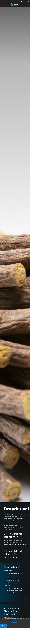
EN (26, 2)
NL (23, 2)
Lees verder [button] (14, 621)
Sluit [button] (3, 625)
